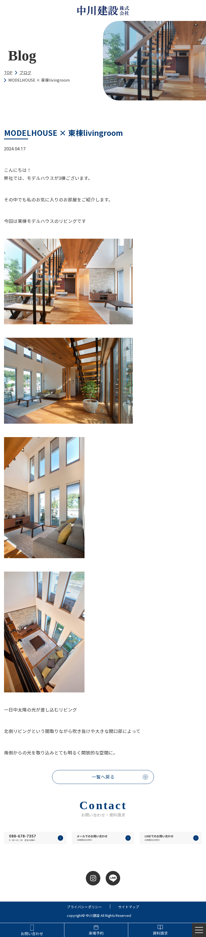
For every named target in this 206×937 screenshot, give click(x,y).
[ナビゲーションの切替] (199, 930)
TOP (8, 72)
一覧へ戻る (103, 776)
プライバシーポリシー (84, 907)
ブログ (25, 72)
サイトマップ (128, 907)
